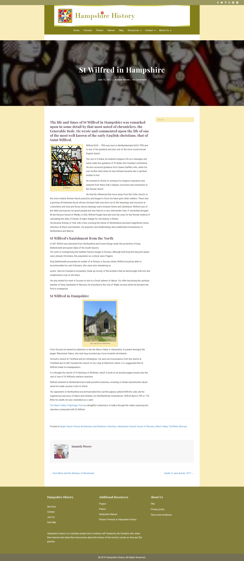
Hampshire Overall (126, 426)
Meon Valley (162, 426)
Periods (88, 30)
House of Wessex (146, 426)
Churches (111, 426)
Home (76, 30)
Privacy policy (158, 509)
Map (121, 30)
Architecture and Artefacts (93, 426)
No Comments (139, 79)
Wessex (183, 426)
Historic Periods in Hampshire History (118, 519)
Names (111, 30)
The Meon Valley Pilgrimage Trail (66, 405)
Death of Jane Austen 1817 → (179, 473)
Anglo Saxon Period (70, 426)
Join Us (51, 517)
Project (102, 503)
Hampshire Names (108, 514)
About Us (164, 30)
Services (51, 506)
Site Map (51, 522)
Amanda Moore (122, 79)
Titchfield (173, 426)
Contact (149, 30)
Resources (133, 30)
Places (99, 30)
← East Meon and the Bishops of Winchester (72, 473)
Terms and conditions (161, 514)
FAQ (153, 503)
